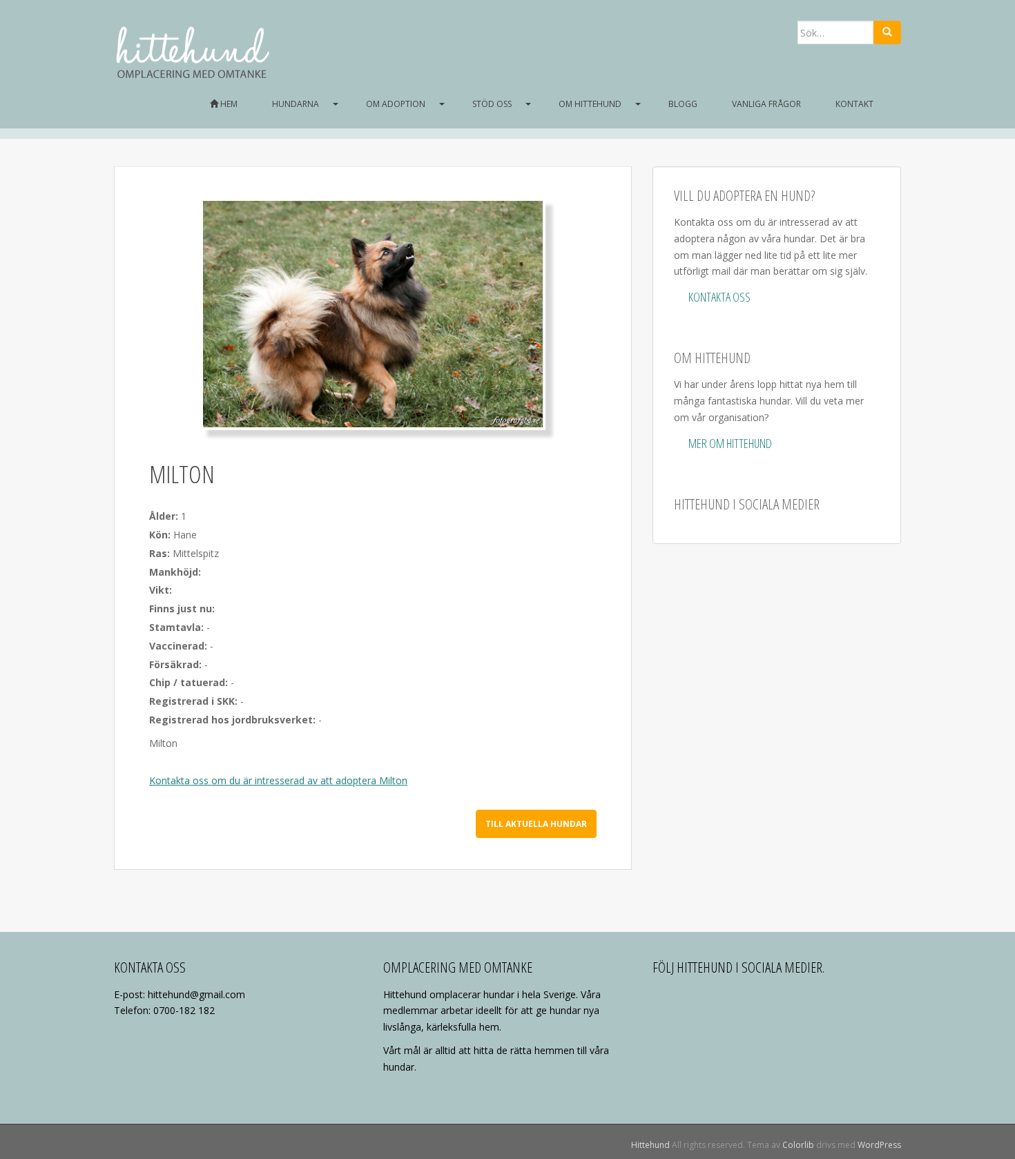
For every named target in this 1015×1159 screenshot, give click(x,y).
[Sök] (887, 32)
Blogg (682, 104)
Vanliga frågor (766, 104)
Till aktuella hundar (536, 824)
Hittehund (650, 1145)
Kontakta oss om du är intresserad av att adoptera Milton (278, 780)
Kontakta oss (719, 297)
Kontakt (854, 104)
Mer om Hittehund (730, 443)
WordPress (879, 1145)
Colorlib (798, 1145)
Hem (228, 104)
